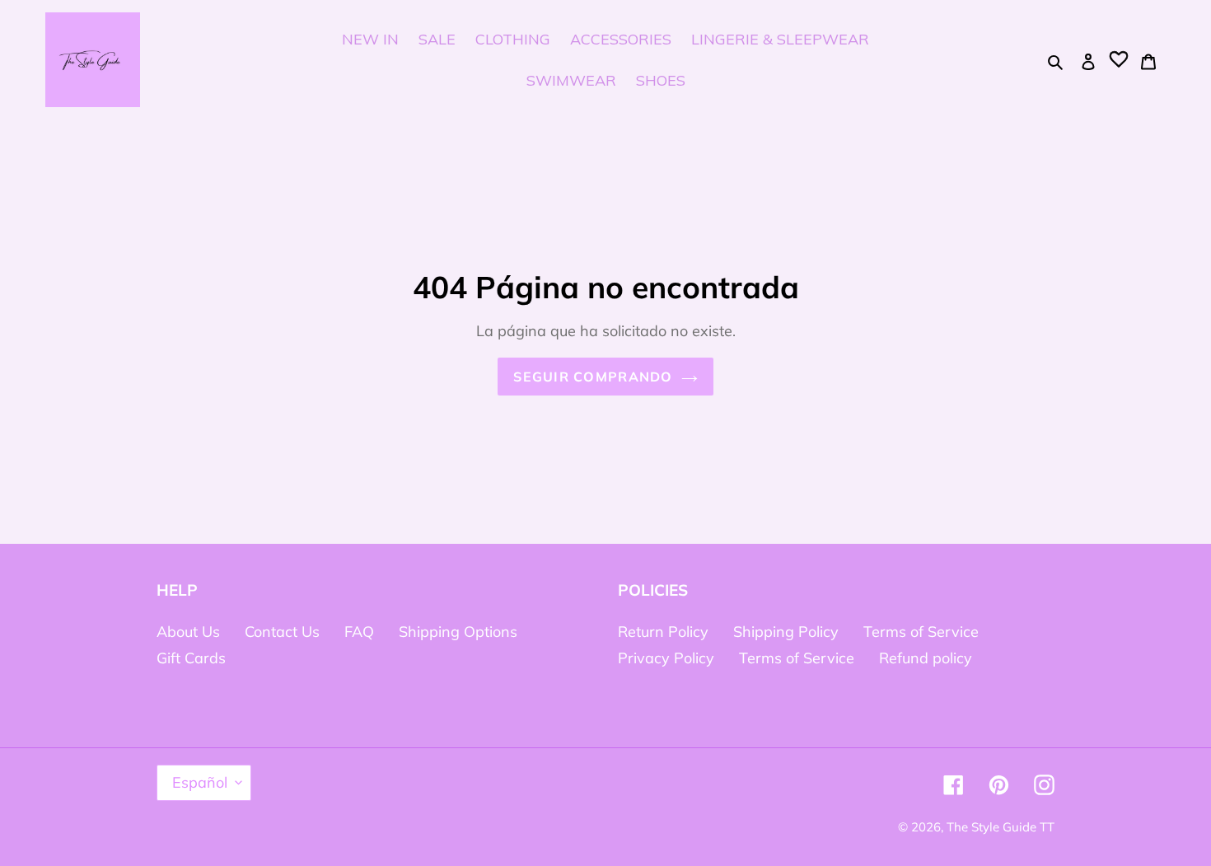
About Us (188, 631)
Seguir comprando (592, 376)
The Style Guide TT (1000, 827)
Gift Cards (191, 657)
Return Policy (663, 631)
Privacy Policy (666, 657)
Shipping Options (458, 631)
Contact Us (282, 631)
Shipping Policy (786, 631)
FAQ (359, 631)
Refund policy (925, 657)
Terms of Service (921, 631)
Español (199, 782)
